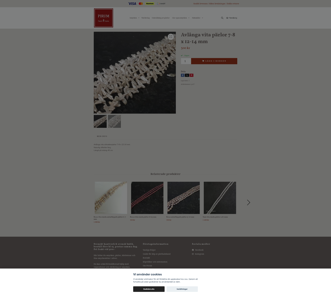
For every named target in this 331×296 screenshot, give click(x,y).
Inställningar (182, 289)
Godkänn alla (148, 289)
